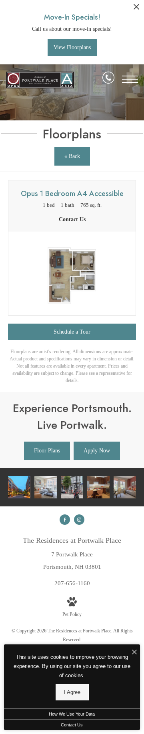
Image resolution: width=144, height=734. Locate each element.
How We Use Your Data (72, 714)
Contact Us (72, 724)
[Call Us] (108, 79)
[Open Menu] (130, 79)
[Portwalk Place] (19, 487)
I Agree (72, 692)
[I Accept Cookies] (134, 653)
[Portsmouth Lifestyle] (72, 487)
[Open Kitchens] (98, 487)
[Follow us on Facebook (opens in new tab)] (65, 519)
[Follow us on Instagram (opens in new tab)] (79, 519)
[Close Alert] (136, 9)
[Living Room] (125, 487)
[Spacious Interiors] (45, 487)
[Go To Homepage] (40, 80)
